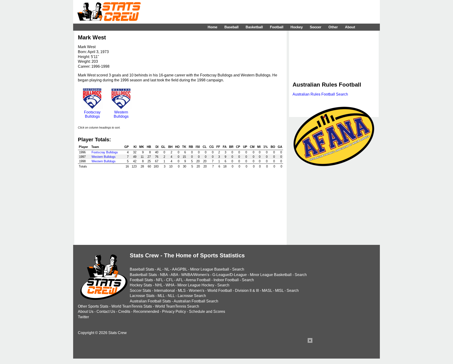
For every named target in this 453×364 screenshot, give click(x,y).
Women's (196, 291)
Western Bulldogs (121, 114)
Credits (124, 312)
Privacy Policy (174, 312)
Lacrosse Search (192, 296)
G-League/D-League (229, 275)
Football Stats (141, 280)
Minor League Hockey (195, 285)
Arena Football (198, 280)
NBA (164, 275)
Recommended (146, 312)
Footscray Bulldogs (92, 114)
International (164, 291)
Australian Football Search (196, 301)
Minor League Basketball (271, 275)
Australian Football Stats (150, 301)
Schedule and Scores (207, 312)
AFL (179, 280)
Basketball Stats (143, 275)
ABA (174, 275)
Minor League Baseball (209, 269)
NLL (171, 296)
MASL (267, 291)
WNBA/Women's (195, 275)
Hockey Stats (141, 285)
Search (238, 269)
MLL (161, 296)
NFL (159, 280)
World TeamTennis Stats (131, 306)
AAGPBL (179, 269)
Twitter (83, 317)
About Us (85, 312)
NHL (159, 285)
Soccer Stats (140, 291)
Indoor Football (226, 280)
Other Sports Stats (93, 306)
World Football (219, 291)
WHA (170, 285)
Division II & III (247, 291)
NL (166, 269)
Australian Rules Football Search (320, 94)
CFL (169, 280)
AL (159, 269)
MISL (279, 291)
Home (212, 27)
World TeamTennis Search (177, 306)
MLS (182, 291)
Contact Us (105, 312)
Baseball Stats (142, 269)
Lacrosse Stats (142, 296)
